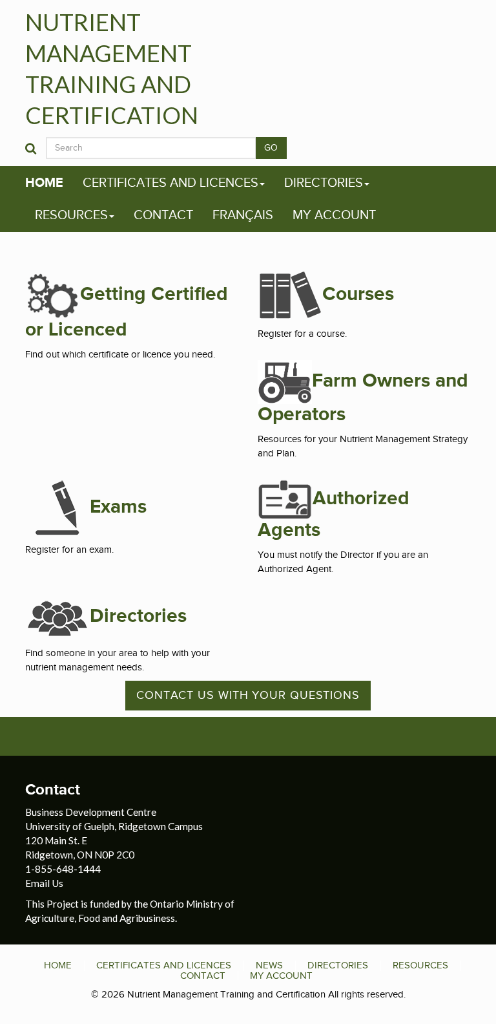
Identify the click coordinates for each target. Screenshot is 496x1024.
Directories (323, 183)
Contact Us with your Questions (248, 695)
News (269, 965)
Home (44, 183)
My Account (334, 215)
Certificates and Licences (170, 183)
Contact (163, 215)
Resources (71, 215)
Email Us (44, 883)
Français (242, 215)
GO (271, 148)
